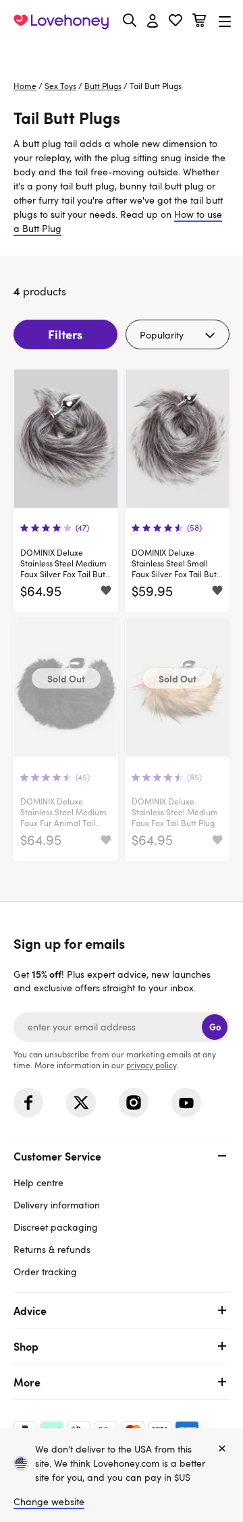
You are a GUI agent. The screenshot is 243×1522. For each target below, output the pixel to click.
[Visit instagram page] (133, 1102)
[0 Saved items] (175, 22)
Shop (26, 1346)
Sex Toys (60, 85)
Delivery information (57, 1204)
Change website (49, 1501)
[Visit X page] (81, 1102)
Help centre (38, 1182)
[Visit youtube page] (186, 1102)
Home (25, 85)
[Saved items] (106, 591)
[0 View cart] (199, 22)
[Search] (129, 20)
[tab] (122, 1212)
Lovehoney (122, 52)
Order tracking (45, 1271)
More (27, 1381)
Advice (30, 1310)
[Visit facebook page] (28, 1102)
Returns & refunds (52, 1249)
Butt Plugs (103, 85)
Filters (65, 334)
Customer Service (57, 1155)
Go (215, 1026)
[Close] (222, 1449)
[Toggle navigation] (225, 21)
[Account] (152, 21)
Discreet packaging (56, 1227)
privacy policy (151, 1064)
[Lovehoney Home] (61, 21)
